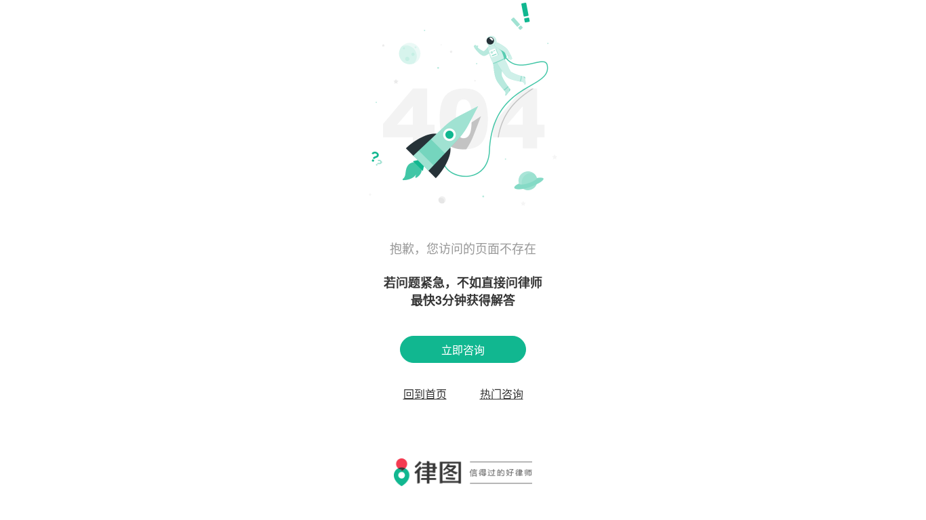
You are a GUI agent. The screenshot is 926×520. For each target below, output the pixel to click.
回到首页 (425, 394)
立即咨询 (463, 350)
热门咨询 (501, 394)
